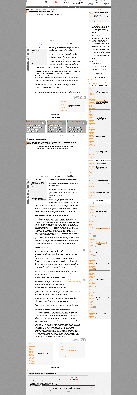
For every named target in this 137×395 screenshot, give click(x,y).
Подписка (49, 3)
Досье (99, 9)
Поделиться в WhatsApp (28, 62)
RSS (71, 377)
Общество (63, 7)
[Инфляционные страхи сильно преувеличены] (92, 194)
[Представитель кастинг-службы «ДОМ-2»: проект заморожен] (92, 153)
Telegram (73, 377)
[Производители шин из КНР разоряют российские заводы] (92, 314)
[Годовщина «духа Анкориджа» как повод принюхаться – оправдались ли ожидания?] (64, 350)
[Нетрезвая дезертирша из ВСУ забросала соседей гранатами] (92, 243)
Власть (49, 7)
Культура (81, 7)
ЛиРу (76, 377)
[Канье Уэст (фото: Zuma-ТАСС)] (76, 250)
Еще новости (99, 73)
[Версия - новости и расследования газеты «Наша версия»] (35, 3)
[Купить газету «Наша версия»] (46, 2)
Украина (44, 7)
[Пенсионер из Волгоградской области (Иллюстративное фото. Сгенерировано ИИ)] (76, 281)
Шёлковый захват (106, 4)
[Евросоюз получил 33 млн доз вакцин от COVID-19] (92, 92)
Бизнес (69, 7)
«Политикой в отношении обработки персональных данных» (75, 390)
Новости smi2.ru (30, 370)
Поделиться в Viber (28, 64)
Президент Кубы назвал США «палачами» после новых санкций (38, 199)
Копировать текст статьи (28, 70)
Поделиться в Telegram (28, 67)
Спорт (75, 7)
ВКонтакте (74, 377)
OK (68, 392)
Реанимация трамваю (37, 63)
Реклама (54, 3)
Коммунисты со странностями (76, 5)
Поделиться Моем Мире (28, 54)
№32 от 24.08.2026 (50, 2)
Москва (87, 7)
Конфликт (56, 7)
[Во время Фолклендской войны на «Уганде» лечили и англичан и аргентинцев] (64, 106)
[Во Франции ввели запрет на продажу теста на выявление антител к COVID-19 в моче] (92, 117)
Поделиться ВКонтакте (28, 50)
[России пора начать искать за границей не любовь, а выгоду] (92, 184)
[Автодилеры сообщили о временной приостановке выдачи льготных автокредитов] (92, 103)
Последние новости (99, 24)
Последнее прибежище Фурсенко (91, 5)
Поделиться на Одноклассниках (28, 59)
